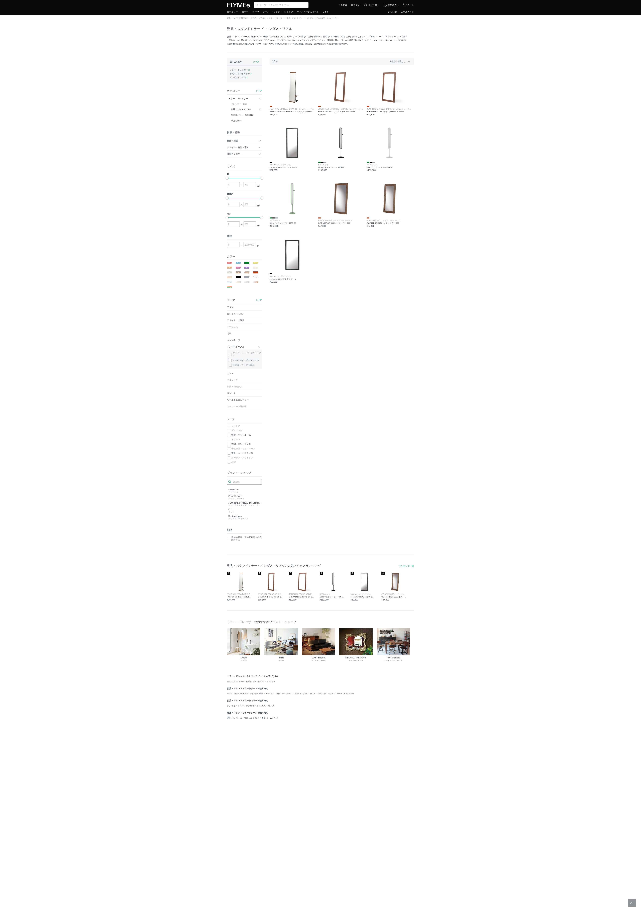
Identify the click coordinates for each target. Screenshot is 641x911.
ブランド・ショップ (283, 12)
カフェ (312, 694)
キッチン (235, 439)
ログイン (355, 5)
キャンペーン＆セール (308, 12)
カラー (245, 12)
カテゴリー (232, 12)
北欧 (278, 694)
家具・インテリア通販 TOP (237, 18)
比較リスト (373, 5)
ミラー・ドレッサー (276, 18)
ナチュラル (270, 694)
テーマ (255, 12)
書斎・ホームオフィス (242, 453)
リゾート (331, 694)
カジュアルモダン (241, 694)
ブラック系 (261, 706)
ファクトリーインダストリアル (247, 354)
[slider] (227, 178)
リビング (235, 426)
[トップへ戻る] (632, 903)
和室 (233, 462)
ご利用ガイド (407, 12)
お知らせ (392, 12)
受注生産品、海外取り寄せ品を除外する (246, 538)
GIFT (325, 11)
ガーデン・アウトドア (242, 457)
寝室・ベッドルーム (241, 435)
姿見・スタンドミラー (295, 18)
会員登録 (342, 5)
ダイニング (236, 430)
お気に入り (393, 5)
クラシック (321, 694)
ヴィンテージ (287, 694)
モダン (229, 694)
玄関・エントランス (241, 444)
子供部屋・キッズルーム (243, 448)
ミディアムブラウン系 (246, 706)
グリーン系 (231, 706)
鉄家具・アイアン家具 (243, 365)
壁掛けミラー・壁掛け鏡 (255, 681)
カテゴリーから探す (258, 18)
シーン (266, 12)
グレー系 (270, 706)
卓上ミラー (271, 681)
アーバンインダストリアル (246, 360)
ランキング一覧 (406, 566)
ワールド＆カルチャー (345, 694)
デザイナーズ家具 (256, 694)
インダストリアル (278, 29)
